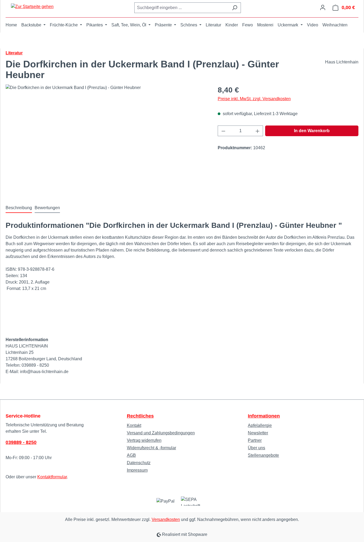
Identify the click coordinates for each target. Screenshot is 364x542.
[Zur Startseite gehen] (32, 6)
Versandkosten (166, 519)
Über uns (256, 448)
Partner (255, 440)
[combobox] (181, 7)
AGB (131, 455)
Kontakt (134, 425)
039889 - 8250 (21, 442)
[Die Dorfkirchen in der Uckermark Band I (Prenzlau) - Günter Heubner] (106, 141)
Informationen (264, 416)
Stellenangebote (263, 455)
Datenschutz (139, 462)
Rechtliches (140, 416)
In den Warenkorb (312, 130)
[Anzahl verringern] (223, 131)
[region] (106, 141)
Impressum (137, 470)
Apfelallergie (260, 425)
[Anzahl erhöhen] (257, 131)
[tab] (19, 208)
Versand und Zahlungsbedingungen (161, 433)
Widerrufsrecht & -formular (151, 448)
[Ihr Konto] (322, 7)
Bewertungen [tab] (47, 207)
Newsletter (258, 433)
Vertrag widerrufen (144, 440)
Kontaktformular (52, 477)
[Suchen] (234, 7)
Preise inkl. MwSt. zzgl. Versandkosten (254, 98)
